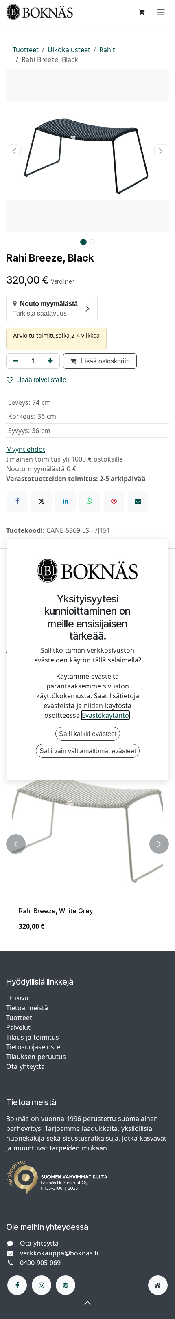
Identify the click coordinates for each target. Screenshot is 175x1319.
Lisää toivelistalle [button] (41, 380)
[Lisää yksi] (50, 361)
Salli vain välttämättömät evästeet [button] (87, 751)
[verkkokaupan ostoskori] (141, 12)
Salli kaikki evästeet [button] (87, 734)
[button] (14, 150)
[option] (87, 844)
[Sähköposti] (138, 501)
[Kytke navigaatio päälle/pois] (161, 11)
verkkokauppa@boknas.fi (59, 1253)
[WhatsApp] (89, 501)
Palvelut (18, 1027)
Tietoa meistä (27, 1008)
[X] (41, 501)
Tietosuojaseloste (34, 1047)
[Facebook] (17, 501)
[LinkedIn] (65, 501)
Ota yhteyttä (25, 1066)
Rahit (107, 50)
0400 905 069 (40, 1263)
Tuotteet (26, 50)
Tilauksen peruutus (36, 1057)
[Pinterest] (114, 501)
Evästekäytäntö (105, 715)
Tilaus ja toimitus (32, 1037)
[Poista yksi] (15, 361)
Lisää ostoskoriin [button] (104, 361)
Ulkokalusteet (69, 50)
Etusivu (17, 998)
